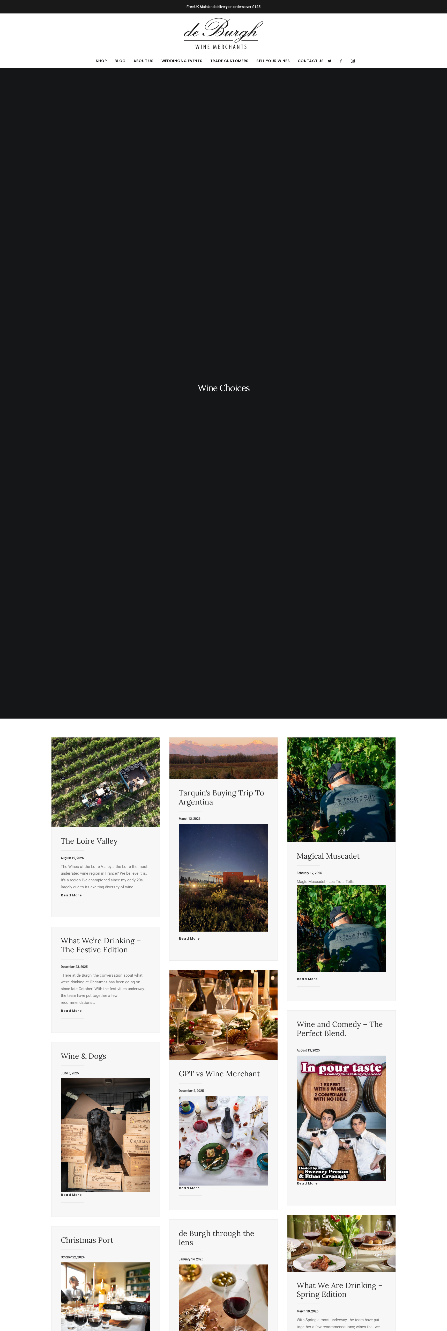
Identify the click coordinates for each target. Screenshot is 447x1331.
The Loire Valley (89, 841)
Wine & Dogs (83, 1056)
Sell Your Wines (273, 60)
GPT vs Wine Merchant (219, 1073)
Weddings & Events (182, 60)
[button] (331, 61)
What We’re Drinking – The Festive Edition (101, 945)
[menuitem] (101, 61)
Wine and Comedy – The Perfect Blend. (340, 1028)
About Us (143, 60)
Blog (120, 60)
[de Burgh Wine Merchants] (223, 33)
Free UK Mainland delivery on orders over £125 (223, 7)
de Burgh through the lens (216, 1237)
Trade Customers (229, 60)
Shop (101, 60)
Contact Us (311, 60)
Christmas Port (87, 1240)
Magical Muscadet (328, 856)
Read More (71, 895)
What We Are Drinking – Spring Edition (340, 1290)
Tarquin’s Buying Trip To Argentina (221, 797)
